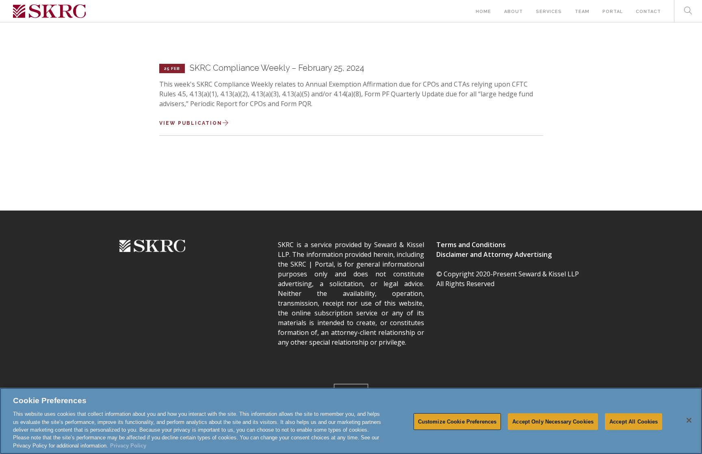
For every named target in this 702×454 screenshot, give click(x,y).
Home (483, 11)
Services (549, 11)
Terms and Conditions (471, 244)
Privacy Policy (128, 446)
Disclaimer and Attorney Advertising (494, 254)
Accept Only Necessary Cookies (553, 421)
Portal (612, 11)
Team (582, 11)
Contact (648, 11)
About (513, 11)
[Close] (689, 420)
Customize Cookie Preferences (457, 421)
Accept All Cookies (633, 421)
